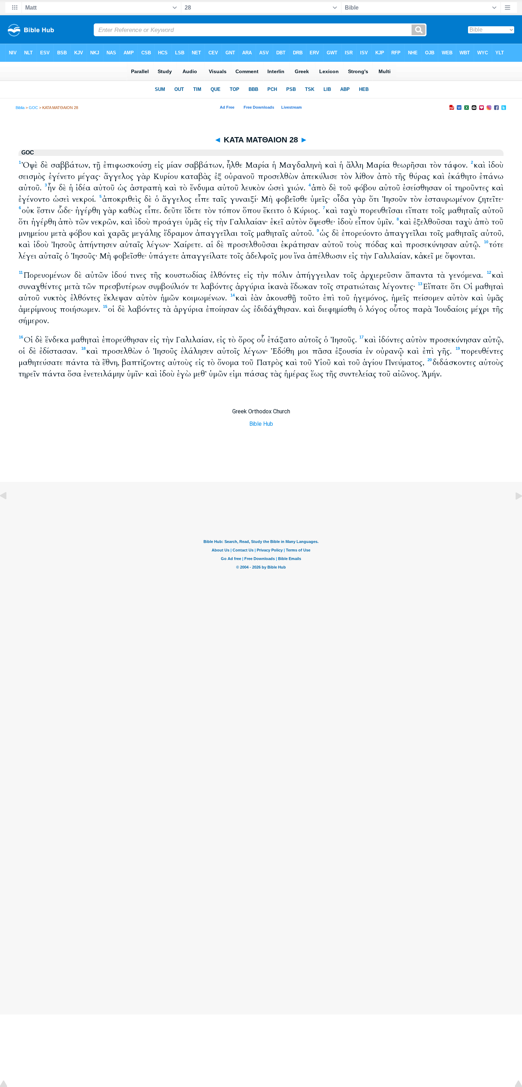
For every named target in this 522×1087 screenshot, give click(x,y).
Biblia (20, 107)
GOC (33, 107)
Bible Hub (261, 423)
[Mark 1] (513, 512)
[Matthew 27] (9, 512)
